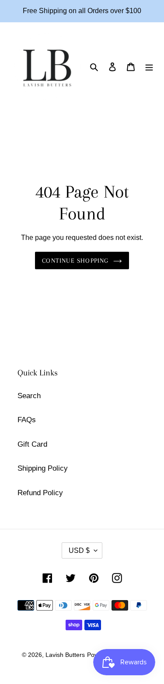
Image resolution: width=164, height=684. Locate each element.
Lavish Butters (65, 654)
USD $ (79, 550)
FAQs (26, 420)
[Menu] (149, 66)
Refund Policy (40, 493)
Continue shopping (75, 260)
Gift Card (32, 444)
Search (29, 396)
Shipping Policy (42, 468)
